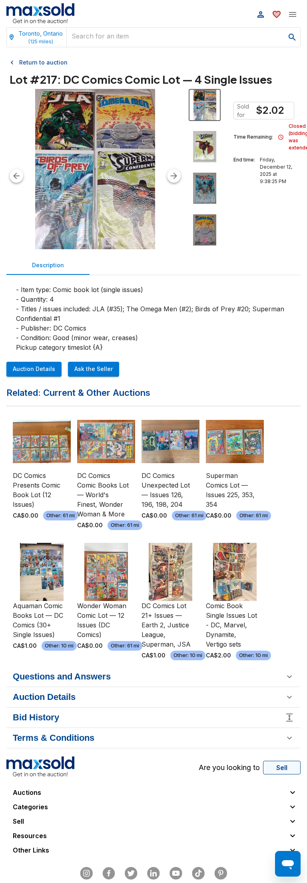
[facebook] (108, 873)
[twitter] (131, 873)
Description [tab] (48, 265)
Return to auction (43, 62)
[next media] (174, 176)
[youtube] (175, 873)
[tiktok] (198, 873)
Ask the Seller (93, 368)
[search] (292, 37)
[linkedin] (153, 873)
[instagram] (86, 873)
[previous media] (16, 176)
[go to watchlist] (277, 14)
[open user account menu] (261, 14)
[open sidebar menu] (293, 14)
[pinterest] (220, 873)
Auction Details (34, 368)
